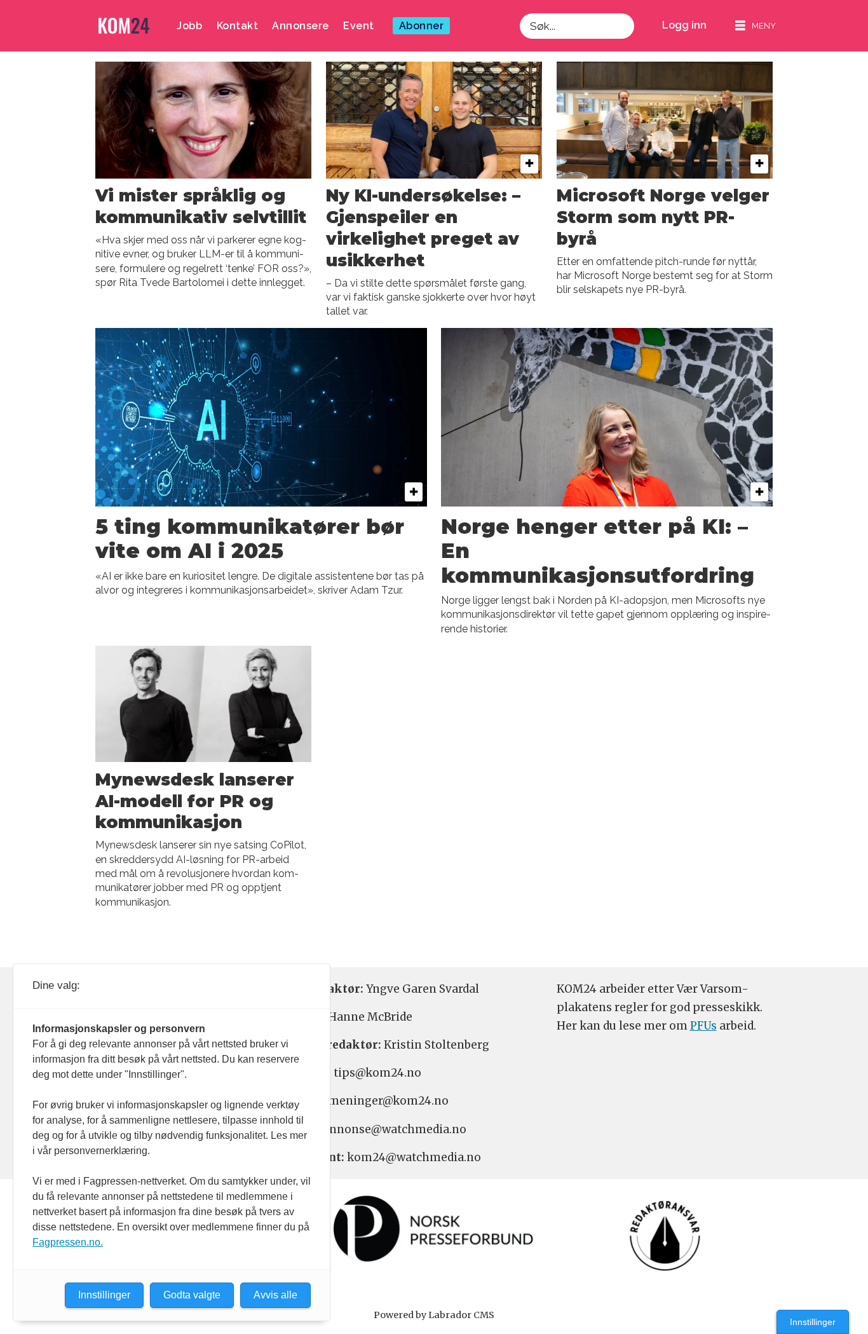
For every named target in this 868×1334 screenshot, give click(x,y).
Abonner (421, 26)
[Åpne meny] (755, 25)
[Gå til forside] (123, 26)
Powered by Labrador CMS (434, 1315)
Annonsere (300, 26)
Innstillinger (813, 1322)
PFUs (703, 1026)
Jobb (189, 26)
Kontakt (238, 26)
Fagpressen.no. (67, 1242)
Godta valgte (191, 1295)
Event (358, 26)
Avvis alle (275, 1295)
